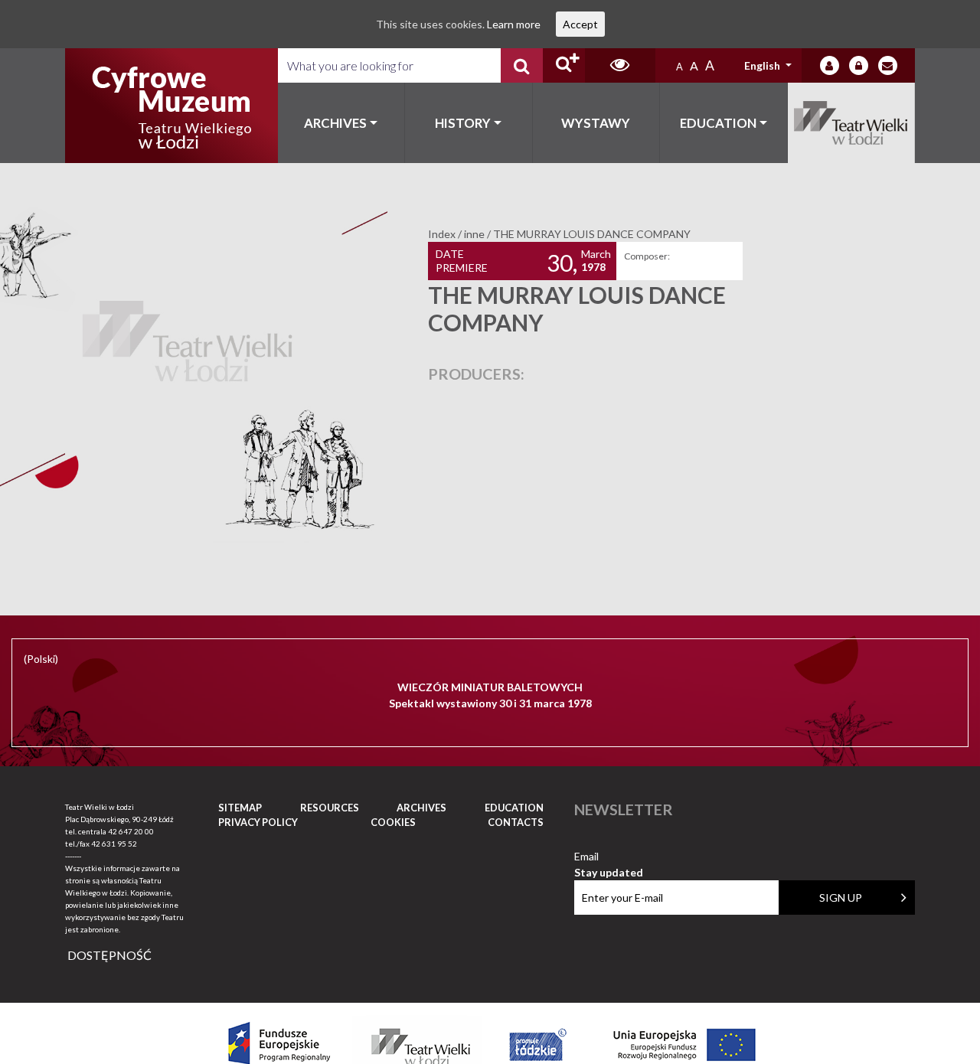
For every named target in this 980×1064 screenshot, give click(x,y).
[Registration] (858, 65)
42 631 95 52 (114, 843)
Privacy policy (258, 822)
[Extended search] (564, 65)
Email (608, 857)
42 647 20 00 (131, 831)
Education (718, 123)
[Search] (522, 65)
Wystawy (595, 123)
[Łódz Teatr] (171, 105)
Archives (335, 123)
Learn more (514, 24)
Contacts (516, 822)
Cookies (393, 822)
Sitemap (240, 807)
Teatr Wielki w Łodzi (852, 123)
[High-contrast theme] (620, 65)
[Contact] (887, 65)
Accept (580, 24)
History (463, 123)
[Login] (829, 65)
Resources (329, 807)
